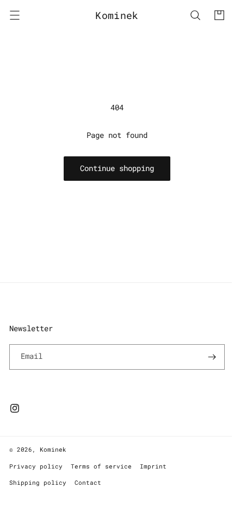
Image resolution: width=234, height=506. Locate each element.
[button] (15, 15)
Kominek (53, 449)
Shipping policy (37, 482)
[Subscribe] (204, 357)
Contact (88, 482)
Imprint (153, 466)
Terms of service (101, 466)
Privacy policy (36, 466)
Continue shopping (113, 168)
